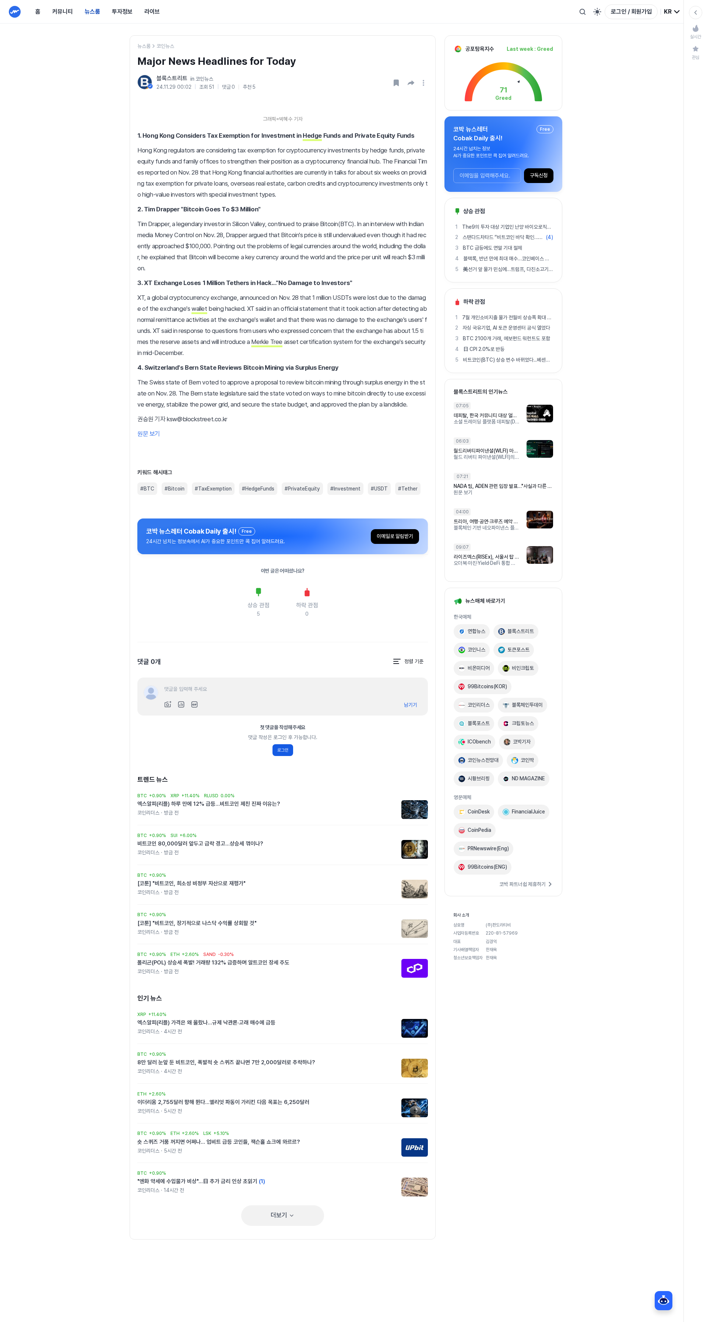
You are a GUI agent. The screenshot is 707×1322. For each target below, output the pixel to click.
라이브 (152, 11)
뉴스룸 (92, 11)
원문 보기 (148, 433)
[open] (424, 82)
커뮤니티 (62, 11)
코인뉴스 (165, 46)
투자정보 (122, 11)
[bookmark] (396, 82)
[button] (411, 82)
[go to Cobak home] (15, 12)
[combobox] (672, 11)
